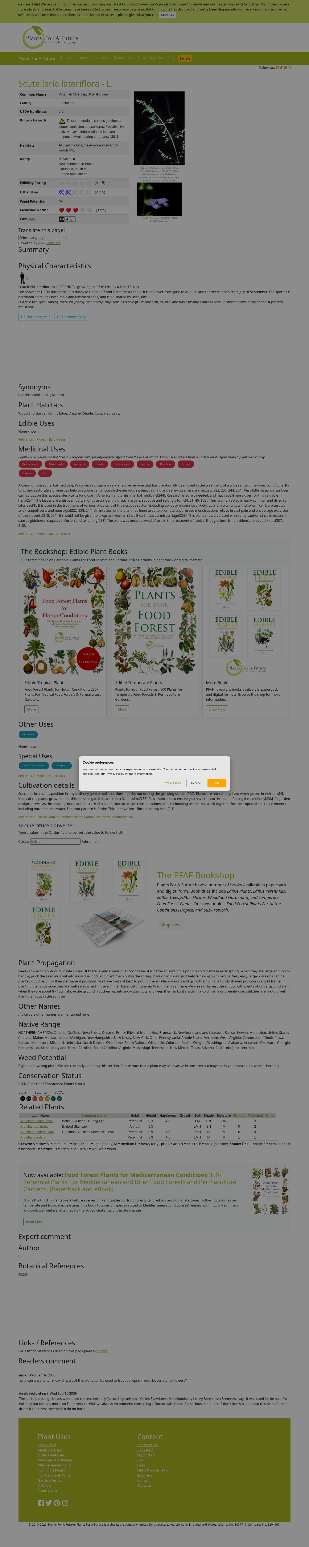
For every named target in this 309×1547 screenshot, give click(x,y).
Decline (196, 783)
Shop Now (217, 709)
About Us (144, 1485)
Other (270, 1115)
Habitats (44, 1485)
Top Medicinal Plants (54, 1475)
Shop (142, 57)
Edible (239, 1115)
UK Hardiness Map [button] (36, 316)
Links (141, 1465)
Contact (143, 1480)
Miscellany (165, 464)
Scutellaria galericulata (37, 1132)
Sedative (27, 473)
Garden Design (50, 1480)
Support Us (146, 1455)
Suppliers (156, 57)
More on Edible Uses (51, 439)
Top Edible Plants (51, 1470)
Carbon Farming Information (57, 817)
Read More (35, 1222)
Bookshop (145, 1450)
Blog (171, 57)
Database (67, 57)
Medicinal (255, 1115)
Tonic (45, 473)
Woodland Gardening (55, 1460)
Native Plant (88, 57)
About (106, 57)
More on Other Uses (51, 776)
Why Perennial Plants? (55, 1465)
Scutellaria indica (32, 1137)
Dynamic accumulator (34, 765)
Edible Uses (47, 1445)
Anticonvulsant (30, 464)
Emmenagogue (122, 464)
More (31, 709)
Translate (53, 243)
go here (101, 1351)
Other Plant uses (51, 1455)
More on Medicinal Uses (54, 534)
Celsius (23, 841)
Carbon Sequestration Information (108, 817)
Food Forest (61, 765)
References (26, 439)
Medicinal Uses (50, 1450)
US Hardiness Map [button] (71, 316)
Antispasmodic (56, 464)
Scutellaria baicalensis (36, 1121)
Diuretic (100, 464)
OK (217, 783)
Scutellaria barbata (34, 1126)
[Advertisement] (270, 161)
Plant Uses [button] (123, 57)
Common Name (93, 1115)
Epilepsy (145, 464)
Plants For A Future (36, 58)
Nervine (186, 464)
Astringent (79, 464)
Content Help (147, 1445)
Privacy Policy (172, 782)
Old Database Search (154, 1470)
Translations (47, 1490)
